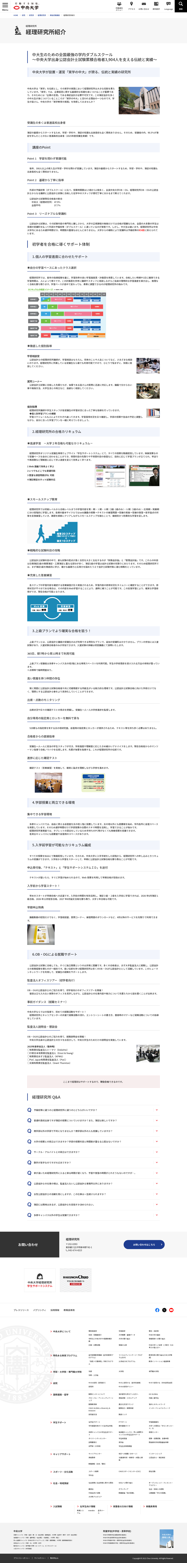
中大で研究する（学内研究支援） (161, 1382)
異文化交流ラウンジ (126, 1404)
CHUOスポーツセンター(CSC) (130, 1471)
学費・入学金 (93, 1375)
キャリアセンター (95, 1453)
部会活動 (152, 1471)
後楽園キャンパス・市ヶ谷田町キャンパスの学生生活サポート (131, 1433)
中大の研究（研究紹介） (98, 1382)
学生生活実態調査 (125, 1446)
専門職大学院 (154, 1371)
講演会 (91, 1489)
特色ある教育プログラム (65, 1355)
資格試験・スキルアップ (128, 1398)
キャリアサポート (62, 1454)
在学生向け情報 (87, 1506)
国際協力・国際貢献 (126, 1408)
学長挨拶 (122, 1331)
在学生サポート (94, 1422)
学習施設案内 (154, 1422)
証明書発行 (93, 1442)
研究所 (91, 1386)
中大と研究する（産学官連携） (130, 1382)
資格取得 (92, 1457)
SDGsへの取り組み (126, 1483)
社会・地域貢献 (60, 1483)
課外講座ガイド (124, 1426)
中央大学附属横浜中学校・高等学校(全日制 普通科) (119, 1543)
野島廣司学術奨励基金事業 (159, 1442)
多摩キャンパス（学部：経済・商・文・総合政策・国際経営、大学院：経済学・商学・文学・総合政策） (46, 1535)
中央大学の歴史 (154, 1335)
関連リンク (123, 1414)
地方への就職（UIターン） (128, 1453)
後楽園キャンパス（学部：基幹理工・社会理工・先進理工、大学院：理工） (37, 1538)
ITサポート (123, 1422)
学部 (90, 1371)
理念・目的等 (154, 1331)
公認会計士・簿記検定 (157, 1457)
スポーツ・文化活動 (63, 1471)
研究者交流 (93, 1414)
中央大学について (62, 1331)
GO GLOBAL (153, 1394)
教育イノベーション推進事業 (159, 1361)
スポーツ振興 (93, 1471)
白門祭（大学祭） (95, 1446)
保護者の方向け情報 (123, 1506)
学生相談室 (123, 1438)
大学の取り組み (124, 1338)
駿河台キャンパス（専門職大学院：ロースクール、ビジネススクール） (35, 1546)
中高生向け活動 (94, 1493)
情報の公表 (123, 1345)
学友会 (91, 1475)
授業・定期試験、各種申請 (159, 1438)
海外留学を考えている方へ (128, 1394)
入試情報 (57, 1506)
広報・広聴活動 (94, 1345)
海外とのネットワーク (157, 1404)
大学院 (121, 1371)
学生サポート (59, 1422)
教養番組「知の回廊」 (127, 1493)
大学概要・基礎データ (127, 1335)
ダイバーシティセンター (98, 1438)
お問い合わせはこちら (144, 1244)
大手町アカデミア (95, 1496)
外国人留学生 (154, 1398)
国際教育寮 (93, 1404)
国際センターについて (97, 1394)
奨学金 (121, 1442)
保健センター (154, 1432)
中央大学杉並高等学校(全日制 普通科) (114, 1538)
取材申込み (54, 1558)
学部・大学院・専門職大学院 (67, 1371)
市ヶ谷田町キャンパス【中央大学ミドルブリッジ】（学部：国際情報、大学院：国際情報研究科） (43, 1540)
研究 (55, 1383)
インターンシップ (155, 1453)
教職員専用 (151, 1506)
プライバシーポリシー (22, 1558)
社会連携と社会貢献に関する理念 (101, 1483)
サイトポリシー (40, 1558)
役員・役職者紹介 (95, 1335)
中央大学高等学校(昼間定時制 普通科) (114, 1535)
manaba (91, 1510)
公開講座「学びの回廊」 (158, 1493)
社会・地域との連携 (156, 1489)
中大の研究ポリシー (126, 1386)
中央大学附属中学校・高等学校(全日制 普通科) (117, 1540)
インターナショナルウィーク (159, 1408)
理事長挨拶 (93, 1331)
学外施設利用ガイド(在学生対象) (101, 1426)
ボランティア (123, 1489)
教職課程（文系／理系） (98, 1464)
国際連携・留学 (60, 1394)
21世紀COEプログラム (127, 1361)
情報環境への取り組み (157, 1338)
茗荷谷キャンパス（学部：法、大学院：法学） (28, 1543)
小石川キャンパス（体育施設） (23, 1548)
